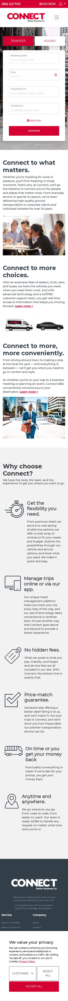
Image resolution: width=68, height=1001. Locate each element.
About (36, 922)
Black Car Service (11, 927)
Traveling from (18, 89)
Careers (37, 927)
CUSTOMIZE (20, 973)
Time (13, 72)
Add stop (35, 120)
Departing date (18, 55)
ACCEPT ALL (34, 986)
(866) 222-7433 (11, 3)
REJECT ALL (48, 973)
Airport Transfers (11, 922)
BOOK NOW (47, 3)
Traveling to (17, 105)
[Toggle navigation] (56, 17)
